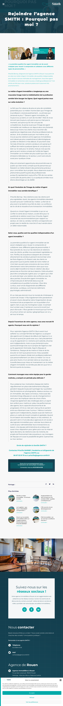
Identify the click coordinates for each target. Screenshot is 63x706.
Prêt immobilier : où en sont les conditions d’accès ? (48, 518)
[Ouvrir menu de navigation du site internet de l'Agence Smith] (3, 4)
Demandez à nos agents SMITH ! (19, 640)
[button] (60, 680)
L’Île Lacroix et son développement (46, 508)
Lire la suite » (19, 501)
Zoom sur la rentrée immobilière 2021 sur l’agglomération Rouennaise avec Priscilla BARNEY (22, 520)
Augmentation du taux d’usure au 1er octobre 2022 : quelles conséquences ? (48, 498)
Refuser (32, 697)
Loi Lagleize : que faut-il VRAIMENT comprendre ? (21, 508)
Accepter (32, 693)
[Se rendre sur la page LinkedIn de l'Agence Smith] (38, 609)
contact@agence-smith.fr (20, 655)
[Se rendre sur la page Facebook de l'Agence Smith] (31, 609)
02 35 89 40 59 (17, 647)
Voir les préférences (32, 702)
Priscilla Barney (13, 74)
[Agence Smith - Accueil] (51, 4)
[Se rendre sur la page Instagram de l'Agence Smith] (24, 609)
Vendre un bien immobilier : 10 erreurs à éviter (23, 497)
